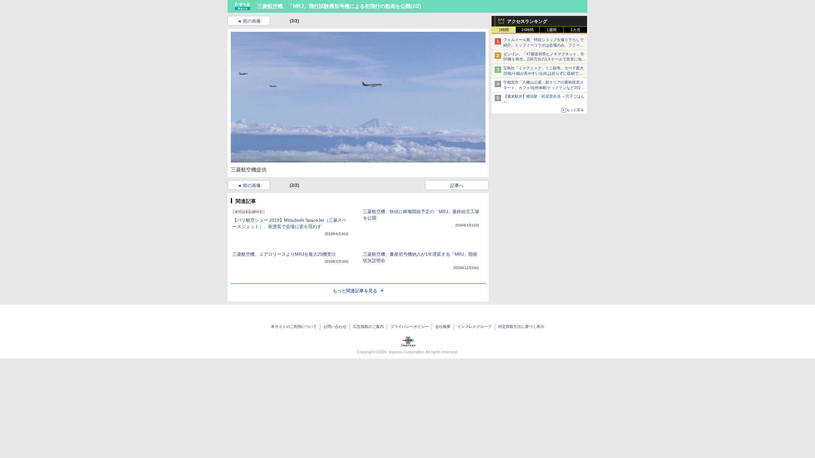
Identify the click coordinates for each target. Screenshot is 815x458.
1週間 (551, 30)
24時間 (527, 30)
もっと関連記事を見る (355, 290)
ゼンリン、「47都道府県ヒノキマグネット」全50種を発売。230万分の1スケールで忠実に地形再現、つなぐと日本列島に (544, 59)
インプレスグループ (474, 326)
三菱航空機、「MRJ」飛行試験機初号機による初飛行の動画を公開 (334, 6)
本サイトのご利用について (294, 326)
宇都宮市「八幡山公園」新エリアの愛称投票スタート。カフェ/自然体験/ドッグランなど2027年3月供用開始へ (543, 87)
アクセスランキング (527, 21)
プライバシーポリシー (409, 326)
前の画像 (252, 21)
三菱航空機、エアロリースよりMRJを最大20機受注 (284, 254)
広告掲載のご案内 (368, 326)
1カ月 (575, 30)
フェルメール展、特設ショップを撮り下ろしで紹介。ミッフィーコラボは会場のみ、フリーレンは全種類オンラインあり (543, 45)
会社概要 (442, 326)
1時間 (504, 30)
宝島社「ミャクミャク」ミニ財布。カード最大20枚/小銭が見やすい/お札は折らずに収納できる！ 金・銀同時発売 (543, 73)
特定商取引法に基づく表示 (521, 326)
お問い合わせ (334, 326)
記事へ (457, 185)
